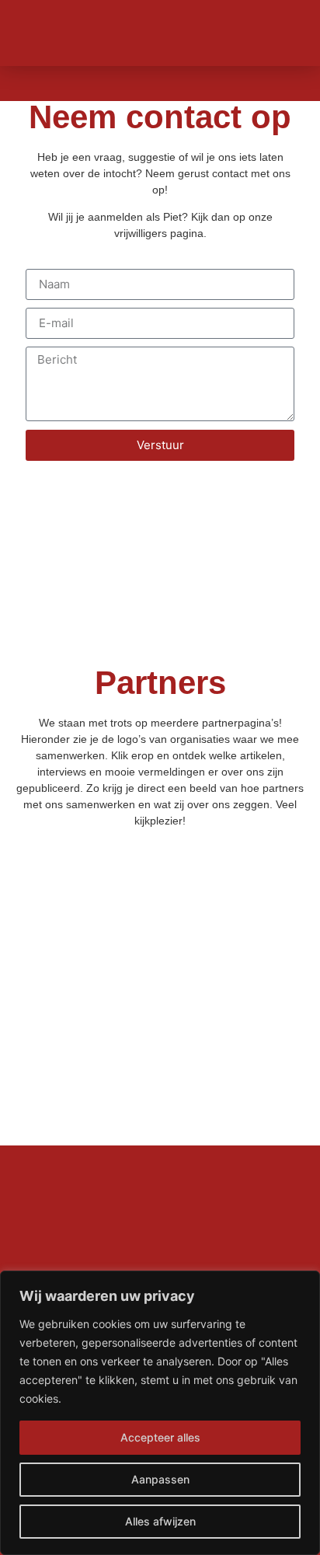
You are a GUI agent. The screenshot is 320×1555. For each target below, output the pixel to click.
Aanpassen (160, 1479)
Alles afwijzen (160, 1521)
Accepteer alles (160, 1437)
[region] (160, 1413)
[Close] (303, 1283)
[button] (285, 33)
